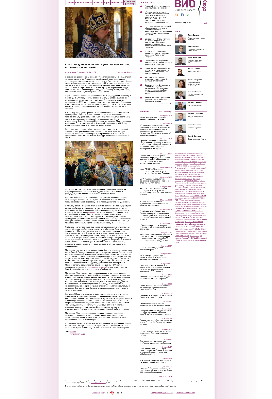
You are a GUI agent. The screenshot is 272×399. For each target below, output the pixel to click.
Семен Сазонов (191, 231)
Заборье (182, 189)
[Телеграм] (188, 16)
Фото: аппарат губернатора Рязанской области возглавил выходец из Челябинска (153, 257)
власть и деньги (83, 2)
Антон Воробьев (180, 172)
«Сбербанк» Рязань (189, 162)
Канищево (194, 196)
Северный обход (180, 231)
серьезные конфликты (97, 267)
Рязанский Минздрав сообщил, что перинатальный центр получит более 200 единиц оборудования (156, 370)
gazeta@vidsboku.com (99, 383)
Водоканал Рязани (191, 181)
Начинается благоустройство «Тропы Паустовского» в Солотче (156, 296)
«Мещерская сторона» (182, 159)
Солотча (185, 236)
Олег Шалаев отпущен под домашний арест (151, 249)
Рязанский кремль (197, 224)
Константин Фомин (124, 72)
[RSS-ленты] (176, 16)
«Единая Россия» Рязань (191, 155)
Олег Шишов (199, 211)
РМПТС (177, 222)
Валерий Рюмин (180, 176)
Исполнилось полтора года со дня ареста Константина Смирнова (155, 278)
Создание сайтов (100, 393)
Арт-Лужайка (200, 172)
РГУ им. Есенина (200, 219)
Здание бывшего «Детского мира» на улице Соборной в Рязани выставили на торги (156, 322)
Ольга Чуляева (189, 213)
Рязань (73, 332)
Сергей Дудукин (202, 231)
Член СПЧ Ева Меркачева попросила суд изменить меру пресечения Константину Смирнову (157, 54)
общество (98, 2)
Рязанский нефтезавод (184, 226)
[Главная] (191, 17)
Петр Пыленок (199, 213)
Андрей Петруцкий (196, 170)
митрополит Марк (77, 334)
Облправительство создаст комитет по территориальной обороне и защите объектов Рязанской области (155, 313)
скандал (91, 212)
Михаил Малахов (181, 206)
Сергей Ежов (179, 233)
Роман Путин (189, 222)
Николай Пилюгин (192, 208)
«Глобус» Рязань (190, 153)
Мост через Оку (202, 206)
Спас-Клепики (194, 236)
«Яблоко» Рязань (182, 166)
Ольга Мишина (179, 213)
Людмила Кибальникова (183, 202)
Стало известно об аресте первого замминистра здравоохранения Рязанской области (155, 288)
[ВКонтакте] (182, 16)
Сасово (204, 229)
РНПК (182, 222)
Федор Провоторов (188, 240)
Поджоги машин (187, 215)
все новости (164, 112)
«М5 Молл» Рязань (199, 157)
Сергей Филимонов (201, 233)
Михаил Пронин (192, 206)
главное (70, 2)
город (107, 2)
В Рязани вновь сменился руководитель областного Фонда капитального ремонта (158, 79)
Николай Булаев (180, 208)
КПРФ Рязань (184, 196)
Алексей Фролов (195, 168)
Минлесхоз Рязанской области (196, 204)
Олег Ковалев (188, 211)
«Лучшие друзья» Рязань (183, 157)
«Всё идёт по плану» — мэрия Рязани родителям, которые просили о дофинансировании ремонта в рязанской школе (156, 352)
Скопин (178, 235)
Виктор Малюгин (192, 176)
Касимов (202, 196)
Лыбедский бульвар (193, 200)
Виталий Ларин (186, 179)
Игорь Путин (196, 191)
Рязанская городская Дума (189, 222)
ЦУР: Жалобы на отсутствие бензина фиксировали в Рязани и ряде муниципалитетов (158, 62)
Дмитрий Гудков (195, 187)
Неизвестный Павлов (186, 392)
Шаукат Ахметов (200, 240)
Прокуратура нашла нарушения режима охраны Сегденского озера (155, 304)
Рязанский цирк (186, 229)
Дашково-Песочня (182, 187)
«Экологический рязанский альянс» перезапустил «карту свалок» (155, 361)
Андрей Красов (185, 170)
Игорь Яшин (196, 193)
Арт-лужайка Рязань (181, 174)
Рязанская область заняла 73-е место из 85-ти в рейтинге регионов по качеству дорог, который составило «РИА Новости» (155, 268)
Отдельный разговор (130, 2)
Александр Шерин (182, 168)
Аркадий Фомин (190, 172)
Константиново (199, 198)
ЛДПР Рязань (180, 200)
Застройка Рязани (190, 189)
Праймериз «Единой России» (184, 219)
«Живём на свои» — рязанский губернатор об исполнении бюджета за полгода (157, 99)
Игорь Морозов (187, 191)
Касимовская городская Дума (184, 198)
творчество (117, 2)
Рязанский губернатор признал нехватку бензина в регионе (157, 7)
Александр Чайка (195, 166)
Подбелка (178, 215)
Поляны (199, 217)
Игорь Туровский (187, 193)
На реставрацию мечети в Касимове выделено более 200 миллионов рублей (155, 334)
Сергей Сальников (189, 233)
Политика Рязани (189, 217)
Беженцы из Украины (194, 174)
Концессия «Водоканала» (162, 392)
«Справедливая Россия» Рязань (194, 164)
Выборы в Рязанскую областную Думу (190, 185)
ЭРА (177, 242)
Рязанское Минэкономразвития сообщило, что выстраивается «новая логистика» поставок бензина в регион (157, 70)
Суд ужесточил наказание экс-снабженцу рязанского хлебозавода (155, 342)
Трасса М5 (186, 238)
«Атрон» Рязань (180, 153)
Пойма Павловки (197, 215)
